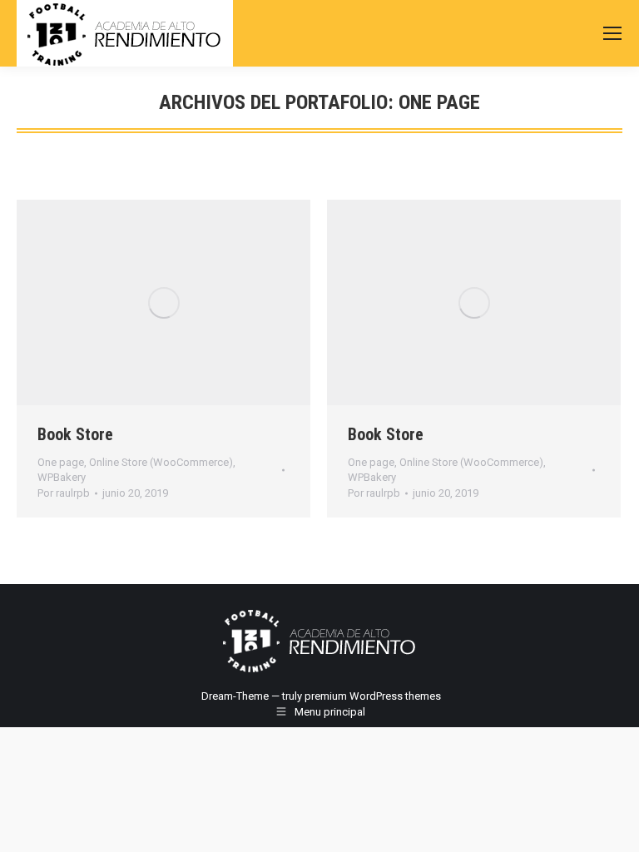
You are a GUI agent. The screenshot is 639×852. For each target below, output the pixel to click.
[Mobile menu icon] (612, 33)
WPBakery (61, 477)
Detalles (186, 303)
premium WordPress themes (373, 696)
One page (60, 462)
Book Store (75, 434)
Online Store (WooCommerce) (161, 462)
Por (63, 493)
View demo (141, 303)
